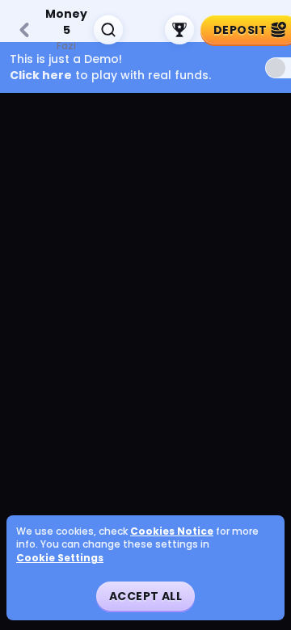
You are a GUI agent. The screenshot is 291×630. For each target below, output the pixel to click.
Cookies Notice (171, 531)
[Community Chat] (143, 29)
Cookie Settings (59, 558)
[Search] (108, 29)
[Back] (24, 29)
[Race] (179, 29)
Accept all (145, 596)
